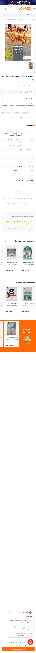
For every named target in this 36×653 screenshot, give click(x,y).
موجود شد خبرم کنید (17, 649)
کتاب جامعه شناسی (23, 85)
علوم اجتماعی (25, 112)
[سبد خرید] (6, 8)
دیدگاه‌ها (22, 118)
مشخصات (30, 118)
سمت (33, 72)
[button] (3, 256)
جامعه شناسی (16, 112)
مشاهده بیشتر (7, 241)
